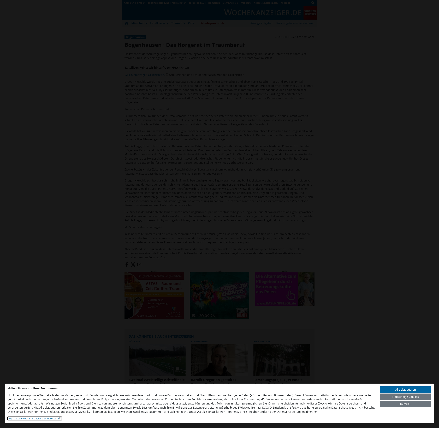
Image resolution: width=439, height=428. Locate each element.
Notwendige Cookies (405, 397)
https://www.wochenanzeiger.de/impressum (33, 418)
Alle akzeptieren (405, 389)
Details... (405, 404)
